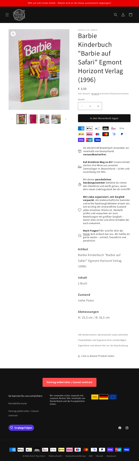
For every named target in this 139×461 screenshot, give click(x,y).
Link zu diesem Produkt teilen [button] (97, 355)
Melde (86, 234)
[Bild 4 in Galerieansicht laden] (56, 119)
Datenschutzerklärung (76, 456)
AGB (90, 456)
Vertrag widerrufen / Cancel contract (69, 382)
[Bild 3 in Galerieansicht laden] (44, 119)
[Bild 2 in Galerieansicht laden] (33, 119)
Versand (95, 93)
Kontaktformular (17, 403)
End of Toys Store (37, 456)
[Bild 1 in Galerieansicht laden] (22, 119)
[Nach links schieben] (12, 119)
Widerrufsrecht (55, 456)
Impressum (111, 456)
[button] (7, 14)
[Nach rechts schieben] (66, 119)
